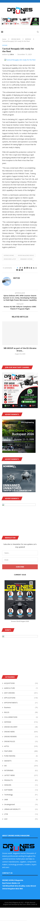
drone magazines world (26, 255)
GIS (21, 766)
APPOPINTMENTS (21, 703)
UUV (21, 819)
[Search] (38, 32)
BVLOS (21, 712)
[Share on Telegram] (17, 270)
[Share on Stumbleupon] (34, 268)
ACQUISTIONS (21, 683)
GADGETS (21, 761)
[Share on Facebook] (20, 268)
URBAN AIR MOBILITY (21, 809)
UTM (21, 814)
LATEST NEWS (21, 775)
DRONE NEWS (15, 39)
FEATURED (21, 751)
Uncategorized (21, 804)
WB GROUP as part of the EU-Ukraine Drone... (20, 349)
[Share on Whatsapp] (36, 268)
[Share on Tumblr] (29, 268)
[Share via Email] (22, 270)
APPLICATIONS (21, 698)
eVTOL (21, 746)
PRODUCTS (21, 780)
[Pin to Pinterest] (25, 268)
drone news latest (10, 259)
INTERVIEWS (21, 770)
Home (4, 39)
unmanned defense (26, 259)
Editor (12, 54)
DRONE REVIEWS (21, 736)
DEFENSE (28, 39)
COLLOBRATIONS (21, 717)
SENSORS (21, 785)
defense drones (9, 255)
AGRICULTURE (21, 688)
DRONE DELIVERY (21, 727)
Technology (21, 795)
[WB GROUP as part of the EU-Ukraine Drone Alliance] (20, 333)
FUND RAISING (21, 756)
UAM (21, 799)
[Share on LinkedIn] (27, 268)
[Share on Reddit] (31, 268)
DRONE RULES (21, 741)
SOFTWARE (21, 790)
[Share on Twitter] (22, 268)
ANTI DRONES (21, 693)
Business (21, 707)
